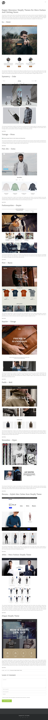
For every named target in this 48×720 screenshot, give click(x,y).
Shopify (15, 670)
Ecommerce (12, 670)
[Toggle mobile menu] (45, 2)
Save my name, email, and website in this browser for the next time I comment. (16, 697)
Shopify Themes (19, 670)
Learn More (4, 131)
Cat (3, 670)
